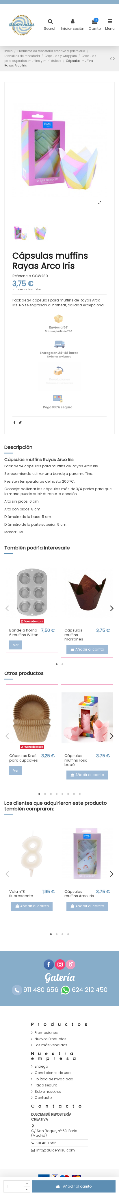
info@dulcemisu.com (55, 1150)
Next (111, 608)
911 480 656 (46, 1142)
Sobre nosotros (48, 1091)
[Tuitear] (20, 422)
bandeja (60, 473)
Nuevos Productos (50, 1039)
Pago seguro (46, 1085)
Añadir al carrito (77, 1186)
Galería (60, 977)
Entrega (41, 1066)
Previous (7, 608)
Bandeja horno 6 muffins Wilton (23, 632)
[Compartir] (15, 422)
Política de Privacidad (54, 1079)
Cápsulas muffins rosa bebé (76, 760)
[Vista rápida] (32, 623)
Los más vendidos (51, 1045)
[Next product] (114, 58)
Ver (15, 644)
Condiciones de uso (52, 1073)
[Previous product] (111, 58)
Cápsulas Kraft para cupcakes (23, 758)
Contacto (43, 1097)
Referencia (21, 276)
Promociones (46, 1032)
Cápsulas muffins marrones (73, 634)
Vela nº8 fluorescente (21, 894)
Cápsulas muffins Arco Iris (79, 894)
